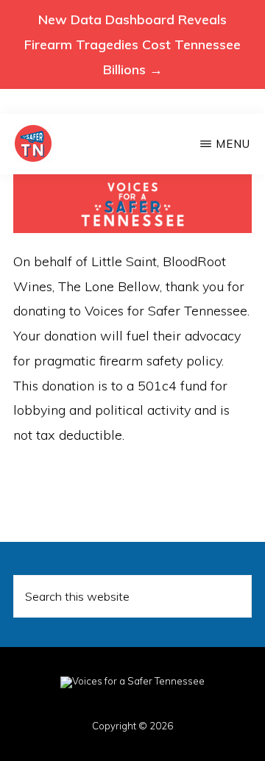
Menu (233, 144)
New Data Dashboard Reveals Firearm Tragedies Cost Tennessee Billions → (132, 44)
